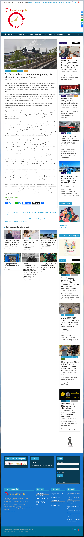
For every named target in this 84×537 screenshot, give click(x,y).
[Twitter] (82, 13)
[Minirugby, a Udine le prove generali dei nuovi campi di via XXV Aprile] (48, 254)
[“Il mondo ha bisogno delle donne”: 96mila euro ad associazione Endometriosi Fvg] (12, 231)
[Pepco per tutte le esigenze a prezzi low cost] (12, 254)
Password (59, 467)
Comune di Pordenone (57, 503)
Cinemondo (64, 357)
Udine (26, 71)
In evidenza (12, 34)
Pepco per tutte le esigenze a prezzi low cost (12, 265)
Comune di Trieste (56, 497)
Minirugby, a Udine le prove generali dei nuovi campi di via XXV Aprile (48, 266)
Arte (62, 315)
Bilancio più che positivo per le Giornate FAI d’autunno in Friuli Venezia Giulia (31, 213)
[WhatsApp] (82, 20)
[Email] (82, 16)
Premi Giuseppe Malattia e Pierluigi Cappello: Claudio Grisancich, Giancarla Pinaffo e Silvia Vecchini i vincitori (70, 283)
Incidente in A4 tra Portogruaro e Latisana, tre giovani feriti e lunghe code (69, 101)
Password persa (61, 482)
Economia (20, 71)
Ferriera (26, 80)
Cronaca (38, 34)
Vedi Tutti (76, 42)
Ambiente (8, 71)
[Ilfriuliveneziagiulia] (5, 34)
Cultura (63, 275)
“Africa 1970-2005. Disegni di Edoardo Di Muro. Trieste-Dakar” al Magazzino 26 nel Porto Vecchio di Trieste (70, 323)
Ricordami (61, 472)
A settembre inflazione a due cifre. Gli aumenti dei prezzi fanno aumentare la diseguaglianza (27, 220)
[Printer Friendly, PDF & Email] (12, 197)
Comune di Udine (56, 500)
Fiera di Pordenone (41, 496)
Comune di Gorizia (56, 505)
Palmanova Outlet (41, 493)
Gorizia (69, 57)
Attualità (20, 34)
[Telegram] (82, 23)
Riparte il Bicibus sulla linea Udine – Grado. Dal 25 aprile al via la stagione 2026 (49, 243)
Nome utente (60, 462)
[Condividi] (82, 26)
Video (63, 359)
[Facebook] (82, 10)
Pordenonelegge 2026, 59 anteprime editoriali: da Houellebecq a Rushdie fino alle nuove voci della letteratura (69, 410)
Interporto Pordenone (42, 498)
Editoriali (30, 34)
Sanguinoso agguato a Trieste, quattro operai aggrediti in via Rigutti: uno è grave (49, 2)
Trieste (69, 133)
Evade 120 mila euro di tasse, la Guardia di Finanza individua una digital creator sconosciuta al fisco (69, 64)
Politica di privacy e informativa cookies (41, 465)
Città (44, 34)
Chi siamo (60, 34)
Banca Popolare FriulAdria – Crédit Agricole (40, 502)
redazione (19, 80)
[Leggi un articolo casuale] (78, 34)
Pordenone (70, 95)
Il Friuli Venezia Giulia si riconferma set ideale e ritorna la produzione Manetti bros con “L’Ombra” (70, 366)
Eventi (51, 34)
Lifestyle (67, 34)
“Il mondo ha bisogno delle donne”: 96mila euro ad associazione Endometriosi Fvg (12, 243)
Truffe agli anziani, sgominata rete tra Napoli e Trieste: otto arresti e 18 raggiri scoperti (70, 140)
